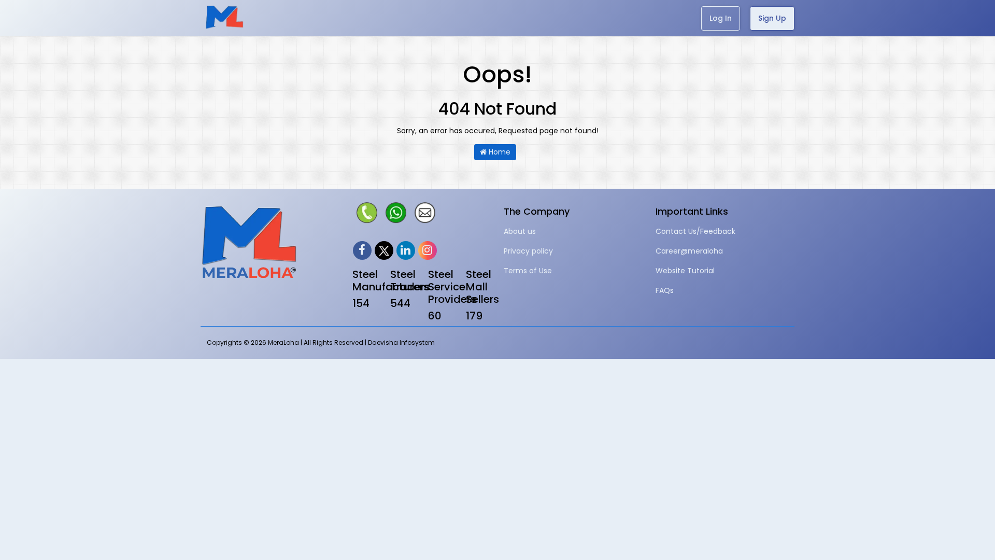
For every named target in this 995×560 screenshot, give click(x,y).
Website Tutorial (685, 270)
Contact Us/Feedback (695, 231)
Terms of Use (528, 270)
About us (520, 231)
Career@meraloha (689, 251)
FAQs (665, 290)
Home (498, 152)
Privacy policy (528, 251)
